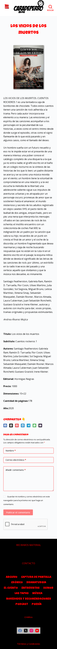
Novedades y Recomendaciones (28, 599)
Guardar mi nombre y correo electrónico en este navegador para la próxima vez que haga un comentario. (26, 500)
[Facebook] (5, 425)
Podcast (21, 604)
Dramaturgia (36, 582)
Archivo (11, 577)
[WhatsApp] (34, 425)
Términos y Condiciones (28, 643)
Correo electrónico (16, 459)
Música (37, 593)
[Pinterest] (17, 425)
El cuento (11, 588)
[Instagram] (31, 630)
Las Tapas (22, 593)
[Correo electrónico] (40, 425)
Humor (48, 588)
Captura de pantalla (36, 577)
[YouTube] (37, 630)
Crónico (17, 582)
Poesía (37, 604)
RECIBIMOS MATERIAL (28, 545)
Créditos (28, 617)
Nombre (11, 450)
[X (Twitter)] (11, 425)
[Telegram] (28, 425)
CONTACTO (28, 563)
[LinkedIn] (23, 425)
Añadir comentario (16, 469)
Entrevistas (30, 588)
